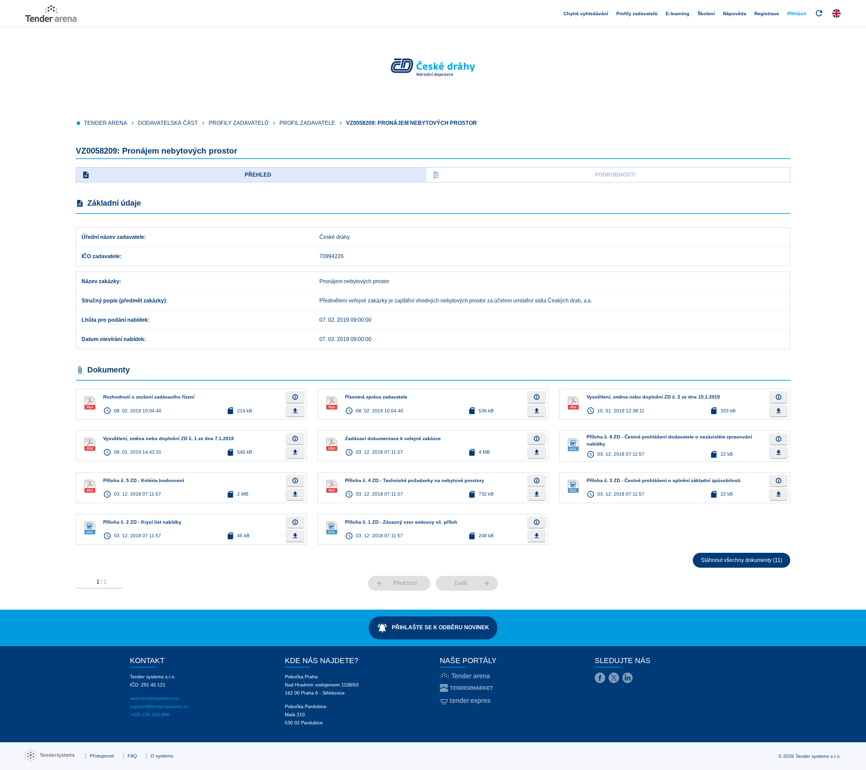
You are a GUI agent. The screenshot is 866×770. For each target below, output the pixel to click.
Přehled (176, 175)
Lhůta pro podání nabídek (115, 320)
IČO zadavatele (101, 256)
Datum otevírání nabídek (113, 339)
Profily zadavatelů (637, 13)
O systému (162, 755)
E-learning (677, 13)
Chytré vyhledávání (586, 13)
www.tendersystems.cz (154, 698)
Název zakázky (100, 281)
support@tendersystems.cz (159, 706)
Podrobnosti (533, 175)
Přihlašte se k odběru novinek (433, 627)
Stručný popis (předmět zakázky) (124, 300)
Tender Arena (105, 123)
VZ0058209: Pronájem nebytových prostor (411, 123)
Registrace (766, 13)
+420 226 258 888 (149, 714)
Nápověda (734, 13)
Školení (706, 13)
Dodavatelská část (168, 123)
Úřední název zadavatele (113, 237)
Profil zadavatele (307, 123)
